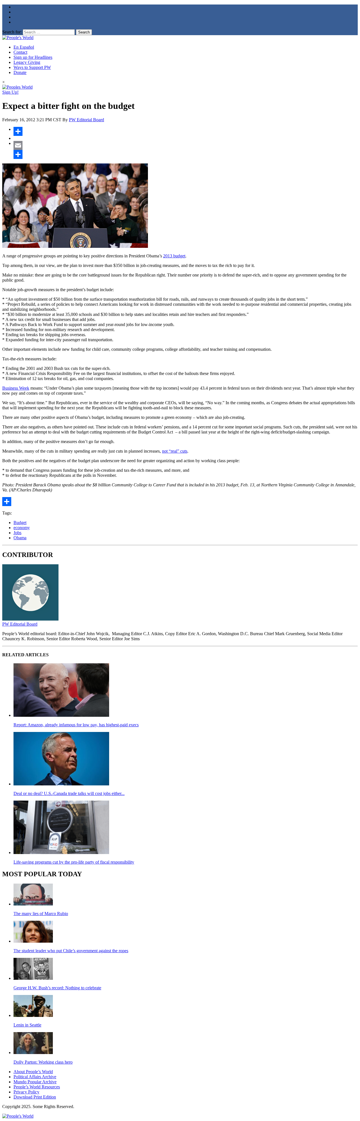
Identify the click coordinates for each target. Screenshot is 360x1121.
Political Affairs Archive (35, 1076)
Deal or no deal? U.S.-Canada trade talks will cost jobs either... (69, 793)
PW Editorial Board (86, 119)
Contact (20, 52)
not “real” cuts (174, 451)
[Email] (186, 145)
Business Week (15, 388)
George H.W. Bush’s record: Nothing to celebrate (57, 987)
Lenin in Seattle (27, 1025)
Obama (20, 537)
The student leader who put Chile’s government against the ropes (71, 950)
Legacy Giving (27, 62)
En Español (24, 47)
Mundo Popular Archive (35, 1081)
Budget (20, 522)
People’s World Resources (37, 1086)
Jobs (17, 532)
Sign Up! (10, 92)
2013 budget (174, 255)
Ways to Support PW (32, 67)
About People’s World (33, 1071)
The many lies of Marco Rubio (41, 913)
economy (22, 527)
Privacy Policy (26, 1091)
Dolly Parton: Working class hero (43, 1062)
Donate (20, 72)
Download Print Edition (35, 1097)
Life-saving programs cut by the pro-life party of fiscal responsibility (74, 862)
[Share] (186, 131)
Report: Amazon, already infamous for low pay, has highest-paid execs (76, 724)
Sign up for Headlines (33, 57)
